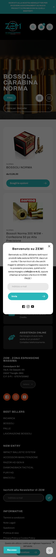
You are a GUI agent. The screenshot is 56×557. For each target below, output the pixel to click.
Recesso (12, 550)
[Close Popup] (49, 246)
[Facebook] (23, 306)
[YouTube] (32, 306)
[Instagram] (28, 306)
